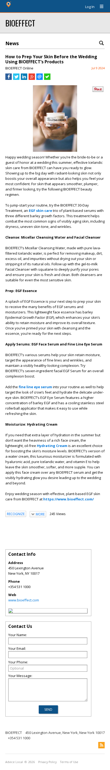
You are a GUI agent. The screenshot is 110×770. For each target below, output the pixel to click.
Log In (90, 6)
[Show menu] (100, 6)
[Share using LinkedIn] (24, 78)
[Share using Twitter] (16, 78)
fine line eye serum (35, 386)
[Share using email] (39, 78)
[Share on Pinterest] (98, 91)
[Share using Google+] (32, 78)
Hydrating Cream (52, 445)
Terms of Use (69, 762)
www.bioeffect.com (23, 600)
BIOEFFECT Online (19, 68)
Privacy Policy (47, 762)
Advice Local (14, 762)
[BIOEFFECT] (11, 611)
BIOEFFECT (20, 23)
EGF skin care (40, 210)
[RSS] (101, 745)
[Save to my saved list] (47, 78)
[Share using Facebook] (8, 78)
